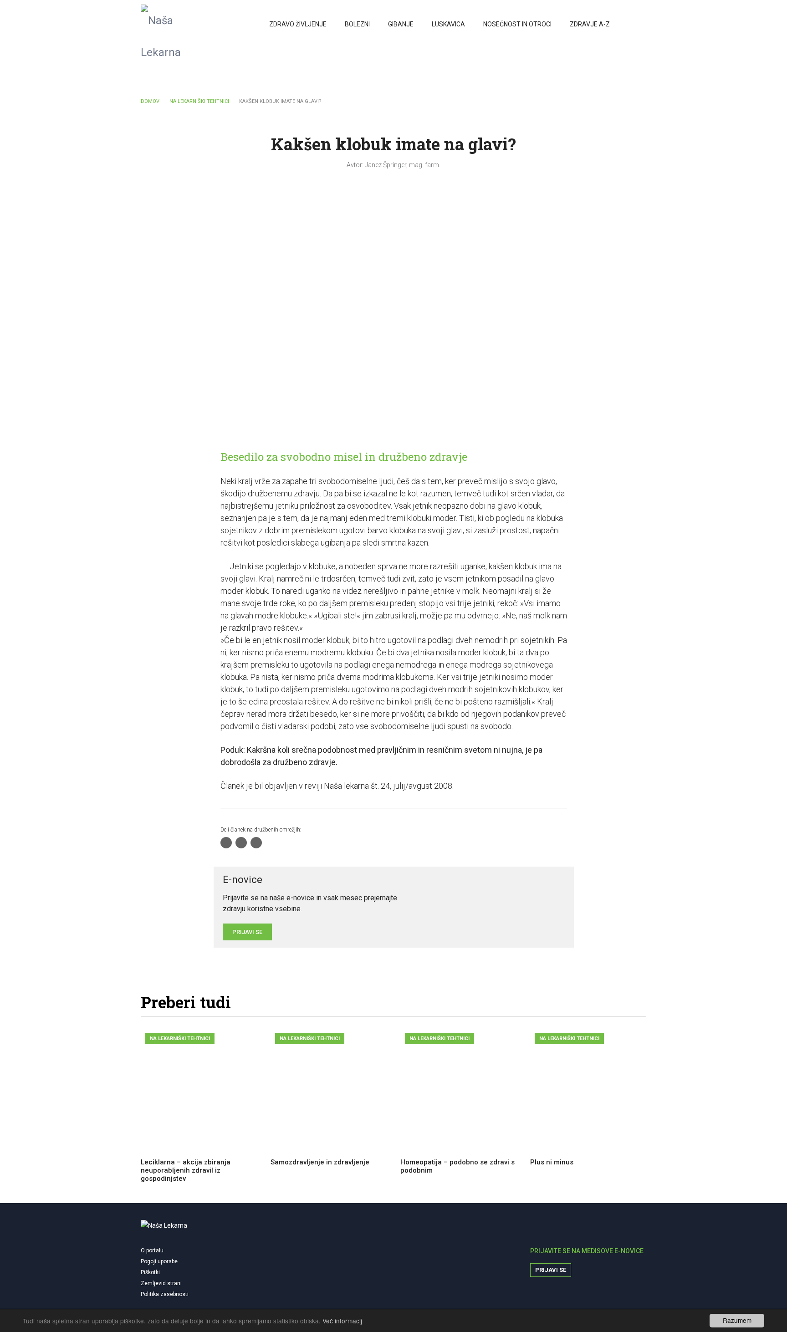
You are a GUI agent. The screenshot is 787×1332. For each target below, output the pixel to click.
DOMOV (150, 101)
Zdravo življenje (298, 24)
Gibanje (401, 24)
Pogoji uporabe (159, 1261)
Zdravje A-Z (590, 24)
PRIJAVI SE (247, 932)
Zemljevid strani (161, 1283)
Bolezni (357, 24)
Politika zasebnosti (165, 1294)
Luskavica (448, 24)
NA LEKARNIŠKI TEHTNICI (199, 101)
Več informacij (342, 1320)
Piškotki (150, 1272)
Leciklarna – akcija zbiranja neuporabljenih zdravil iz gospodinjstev (185, 1170)
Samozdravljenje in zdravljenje (320, 1162)
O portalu (152, 1250)
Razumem (737, 1320)
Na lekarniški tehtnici (180, 1038)
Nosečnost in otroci (517, 24)
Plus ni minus (551, 1162)
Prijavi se (550, 1269)
